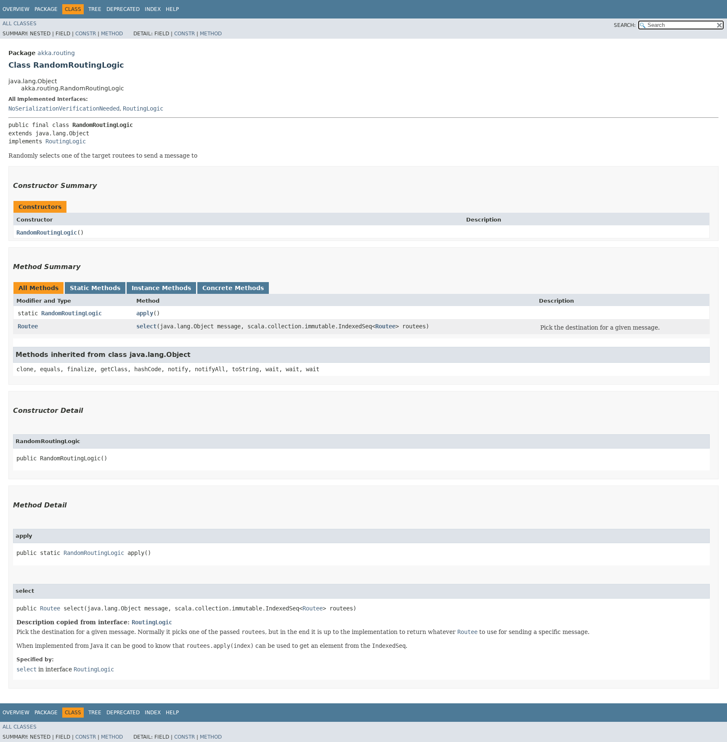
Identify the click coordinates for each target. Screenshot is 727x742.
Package (46, 9)
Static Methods (95, 288)
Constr (85, 34)
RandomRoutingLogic (46, 232)
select (146, 326)
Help (172, 9)
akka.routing (56, 53)
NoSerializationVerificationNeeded (63, 108)
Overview (16, 9)
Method (112, 34)
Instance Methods (161, 288)
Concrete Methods (233, 288)
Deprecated (123, 9)
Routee (28, 326)
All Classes (20, 23)
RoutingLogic (143, 108)
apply (144, 313)
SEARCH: (625, 25)
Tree (94, 9)
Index (153, 9)
